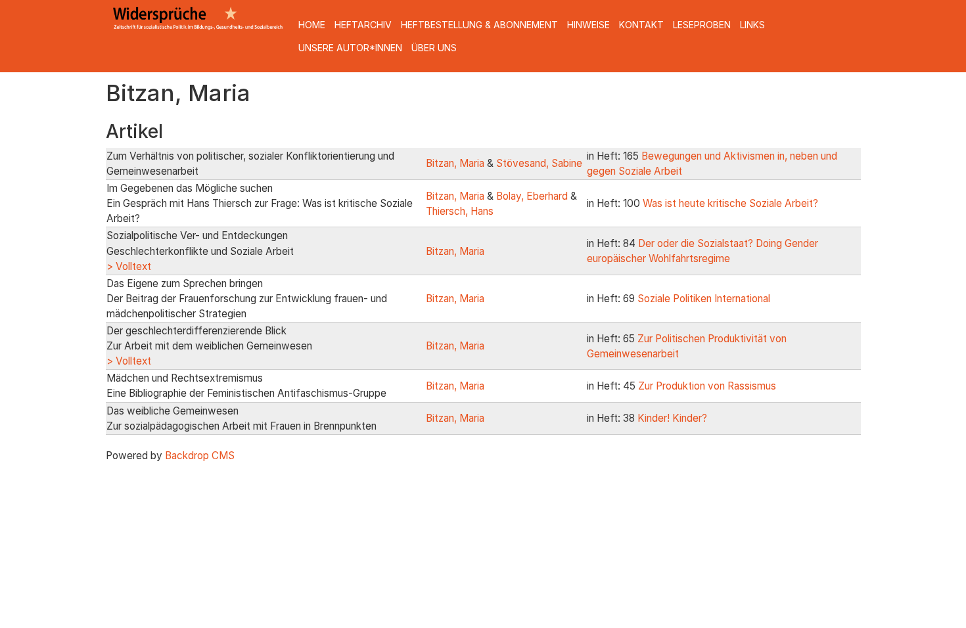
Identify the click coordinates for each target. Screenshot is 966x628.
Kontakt (641, 24)
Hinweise (588, 24)
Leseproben (702, 24)
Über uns (434, 47)
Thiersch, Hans (460, 211)
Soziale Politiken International (703, 298)
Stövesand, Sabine (539, 163)
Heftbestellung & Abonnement (479, 24)
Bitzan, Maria (455, 163)
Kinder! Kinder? (672, 418)
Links (752, 24)
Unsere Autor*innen (350, 47)
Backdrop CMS (200, 455)
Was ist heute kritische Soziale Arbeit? (730, 203)
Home (311, 24)
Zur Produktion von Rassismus (707, 386)
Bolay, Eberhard (532, 196)
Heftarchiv (363, 24)
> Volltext (128, 266)
